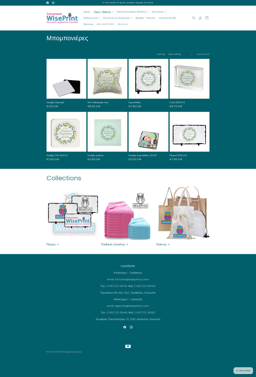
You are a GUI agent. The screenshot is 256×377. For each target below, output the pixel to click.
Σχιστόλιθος (135, 102)
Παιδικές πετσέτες (113, 244)
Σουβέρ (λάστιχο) (55, 102)
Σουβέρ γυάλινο (96, 155)
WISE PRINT (59, 352)
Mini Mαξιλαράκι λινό (98, 102)
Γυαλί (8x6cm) (177, 102)
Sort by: (161, 54)
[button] (103, 12)
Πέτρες (51, 244)
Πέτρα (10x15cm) (178, 155)
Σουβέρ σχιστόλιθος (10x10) (143, 155)
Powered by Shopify (73, 352)
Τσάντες (161, 244)
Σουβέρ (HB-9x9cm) (57, 155)
